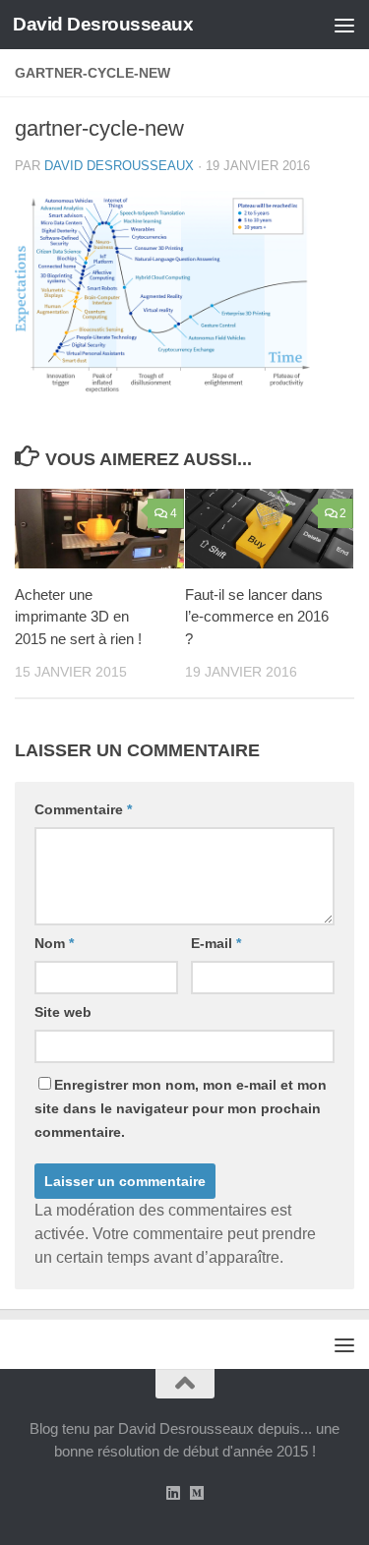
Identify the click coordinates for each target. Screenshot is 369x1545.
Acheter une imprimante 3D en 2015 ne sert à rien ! (78, 616)
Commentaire (83, 809)
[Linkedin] (173, 1493)
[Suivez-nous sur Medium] (197, 1493)
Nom (54, 943)
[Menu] (344, 24)
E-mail (216, 943)
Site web (63, 1012)
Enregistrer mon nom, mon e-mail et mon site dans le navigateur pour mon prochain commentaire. (180, 1108)
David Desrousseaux (103, 24)
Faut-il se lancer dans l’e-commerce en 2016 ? (257, 616)
